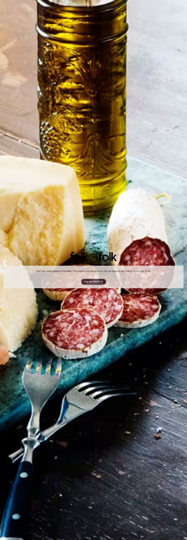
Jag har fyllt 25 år (93, 281)
